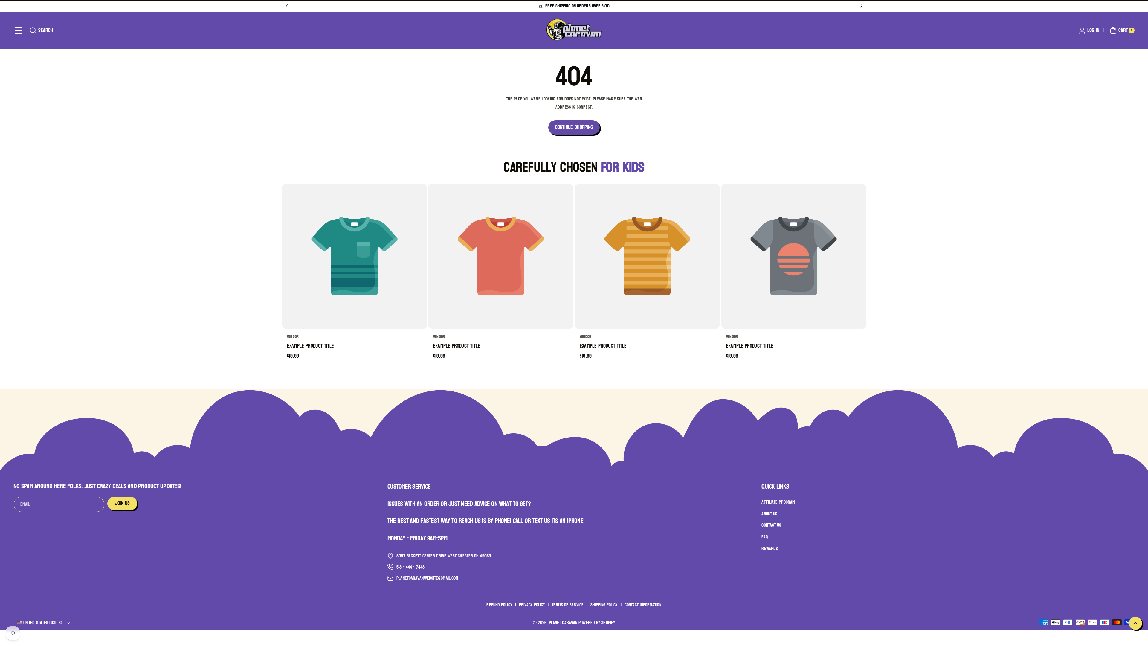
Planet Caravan (563, 622)
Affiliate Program (778, 502)
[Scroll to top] (1135, 623)
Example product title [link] (310, 346)
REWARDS (769, 548)
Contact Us (771, 525)
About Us (769, 513)
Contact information (643, 604)
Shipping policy (604, 604)
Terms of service (568, 604)
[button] (18, 30)
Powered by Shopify (596, 622)
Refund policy (499, 604)
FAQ (764, 536)
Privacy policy (532, 604)
